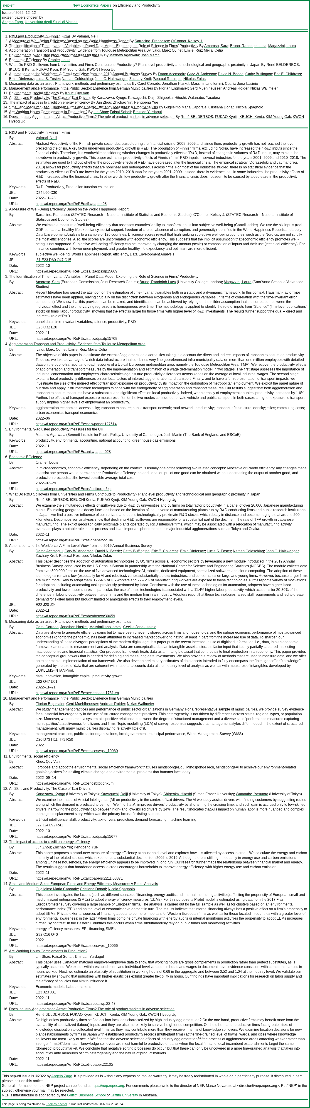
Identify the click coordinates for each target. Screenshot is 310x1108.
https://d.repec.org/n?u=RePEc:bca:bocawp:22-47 (76, 1003)
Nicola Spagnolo (249, 107)
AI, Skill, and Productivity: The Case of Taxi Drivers (50, 98)
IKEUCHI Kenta (21, 69)
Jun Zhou (103, 102)
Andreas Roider (235, 88)
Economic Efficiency (25, 60)
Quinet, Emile (183, 50)
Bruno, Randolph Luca (248, 46)
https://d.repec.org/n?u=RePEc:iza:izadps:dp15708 (76, 338)
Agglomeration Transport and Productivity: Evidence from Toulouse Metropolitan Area (77, 50)
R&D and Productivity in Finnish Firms (40, 36)
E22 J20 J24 (46, 605)
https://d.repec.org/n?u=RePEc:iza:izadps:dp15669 (76, 271)
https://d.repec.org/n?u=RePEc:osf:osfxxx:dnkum (74, 783)
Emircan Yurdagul (147, 112)
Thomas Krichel (56, 1104)
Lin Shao (100, 112)
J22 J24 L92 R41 (49, 825)
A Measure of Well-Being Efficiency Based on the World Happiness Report (68, 41)
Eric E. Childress (287, 74)
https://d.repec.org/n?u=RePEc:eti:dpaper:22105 (74, 1064)
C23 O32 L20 (46, 327)
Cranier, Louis (59, 60)
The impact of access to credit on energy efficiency (49, 102)
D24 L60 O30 (46, 193)
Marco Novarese (219, 1086)
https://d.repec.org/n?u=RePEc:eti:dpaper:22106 (74, 540)
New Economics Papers (91, 5)
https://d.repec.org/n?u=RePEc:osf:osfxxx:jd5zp (73, 489)
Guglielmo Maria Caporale (185, 107)
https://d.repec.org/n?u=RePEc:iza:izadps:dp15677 (76, 836)
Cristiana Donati (221, 107)
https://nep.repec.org (107, 1086)
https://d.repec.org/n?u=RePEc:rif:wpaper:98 (71, 204)
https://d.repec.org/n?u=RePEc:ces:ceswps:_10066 (77, 946)
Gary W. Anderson (201, 74)
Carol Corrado (148, 83)
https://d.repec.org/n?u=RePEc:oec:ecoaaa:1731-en (77, 693)
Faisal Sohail (120, 112)
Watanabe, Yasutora (204, 98)
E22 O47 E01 (46, 681)
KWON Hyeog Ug (101, 69)
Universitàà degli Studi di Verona (51, 22)
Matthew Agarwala (124, 55)
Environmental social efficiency (34, 93)
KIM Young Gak (72, 69)
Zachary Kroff (140, 79)
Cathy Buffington (258, 74)
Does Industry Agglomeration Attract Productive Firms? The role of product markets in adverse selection (92, 117)
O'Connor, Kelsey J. (187, 41)
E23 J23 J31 (46, 992)
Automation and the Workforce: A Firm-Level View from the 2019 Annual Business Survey (80, 74)
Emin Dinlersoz (21, 79)
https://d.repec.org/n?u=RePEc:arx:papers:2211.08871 (79, 878)
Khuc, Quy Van (77, 93)
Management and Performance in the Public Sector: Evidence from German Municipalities (81, 88)
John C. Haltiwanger (111, 79)
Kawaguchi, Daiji (141, 98)
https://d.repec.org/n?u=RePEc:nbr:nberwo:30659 (75, 616)
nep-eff (8, 5)
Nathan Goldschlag (77, 79)
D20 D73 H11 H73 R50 (54, 739)
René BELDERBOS (282, 65)
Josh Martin (150, 55)
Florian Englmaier (173, 88)
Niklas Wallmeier (264, 88)
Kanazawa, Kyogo (111, 98)
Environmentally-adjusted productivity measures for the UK (56, 55)
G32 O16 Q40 (47, 934)
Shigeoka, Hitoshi (171, 98)
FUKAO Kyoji (47, 69)
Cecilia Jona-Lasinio (241, 83)
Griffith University (124, 1095)
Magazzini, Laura (282, 46)
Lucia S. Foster (48, 79)
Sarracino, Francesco (152, 41)
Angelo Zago (12, 22)
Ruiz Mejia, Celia (209, 50)
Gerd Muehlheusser (205, 88)
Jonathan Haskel (175, 83)
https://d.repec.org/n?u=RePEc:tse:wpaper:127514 (76, 424)
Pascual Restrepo (167, 79)
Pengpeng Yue (146, 102)
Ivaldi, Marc (161, 50)
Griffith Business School (86, 1095)
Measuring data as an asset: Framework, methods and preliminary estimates (70, 83)
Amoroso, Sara (216, 46)
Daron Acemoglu (171, 74)
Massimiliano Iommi (207, 83)
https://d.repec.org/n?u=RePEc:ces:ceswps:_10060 (77, 751)
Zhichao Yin (122, 102)
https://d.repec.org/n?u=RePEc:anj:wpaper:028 (73, 452)
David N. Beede (231, 74)
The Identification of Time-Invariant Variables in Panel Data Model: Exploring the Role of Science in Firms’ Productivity (103, 46)
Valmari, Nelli (87, 36)
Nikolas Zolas (194, 79)
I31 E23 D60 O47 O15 (53, 260)
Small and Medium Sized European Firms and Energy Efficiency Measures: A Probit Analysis (83, 107)
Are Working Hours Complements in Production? (48, 112)
